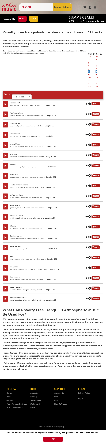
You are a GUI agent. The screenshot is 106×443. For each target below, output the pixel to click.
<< (89, 57)
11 (89, 80)
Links (32, 408)
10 (89, 77)
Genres (9, 400)
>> (89, 86)
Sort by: (8, 94)
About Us (34, 393)
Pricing (33, 397)
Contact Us (59, 393)
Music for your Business (16, 404)
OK (53, 439)
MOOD (22, 19)
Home (9, 393)
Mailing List (35, 404)
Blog (56, 400)
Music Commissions (14, 408)
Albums (67, 7)
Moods (9, 397)
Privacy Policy (84, 393)
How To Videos (60, 404)
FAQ (56, 397)
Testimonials (35, 400)
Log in (81, 399)
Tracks (57, 7)
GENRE (34, 19)
